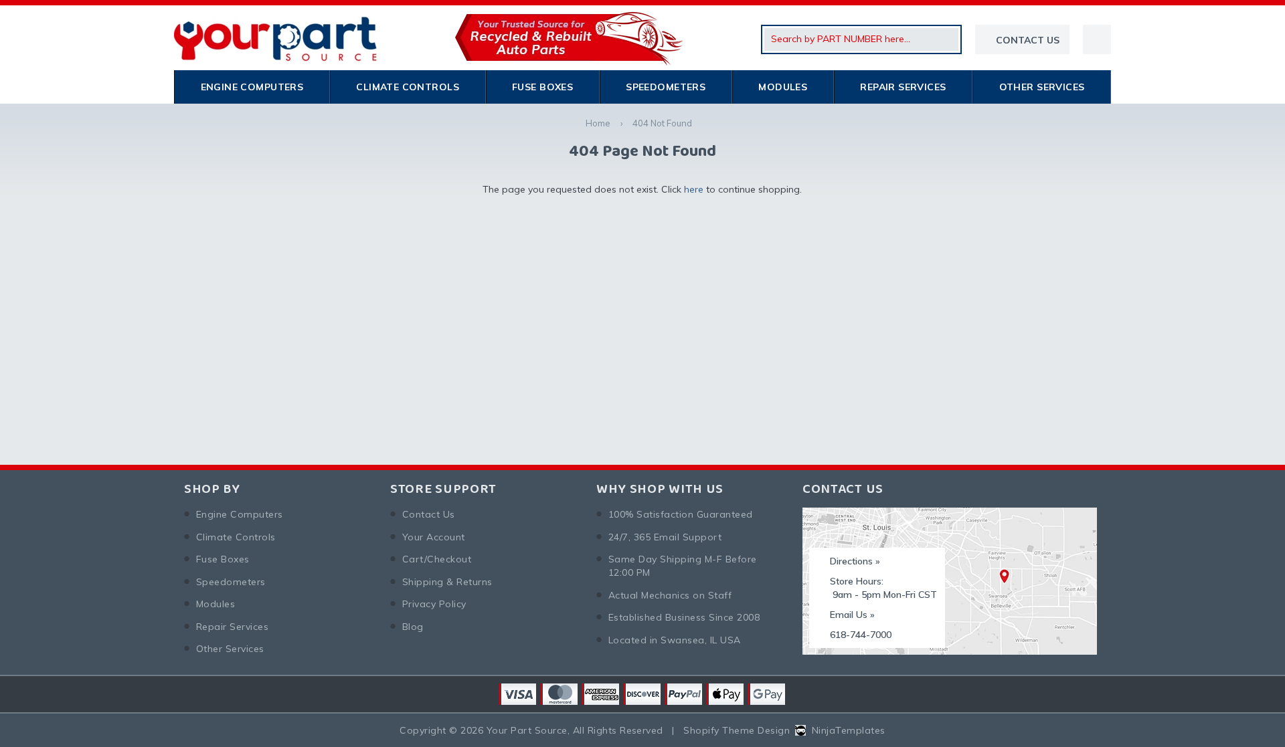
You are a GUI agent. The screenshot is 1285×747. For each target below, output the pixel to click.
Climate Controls (407, 87)
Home (598, 123)
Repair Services (903, 87)
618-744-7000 (860, 635)
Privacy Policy (434, 604)
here (693, 189)
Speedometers (665, 87)
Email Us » (852, 615)
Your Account (433, 537)
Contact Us (428, 514)
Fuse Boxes (542, 87)
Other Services (1042, 87)
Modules (782, 87)
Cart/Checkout (436, 559)
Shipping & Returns (447, 582)
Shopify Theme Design (736, 730)
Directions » (855, 561)
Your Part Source (527, 730)
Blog (413, 627)
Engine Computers (252, 87)
